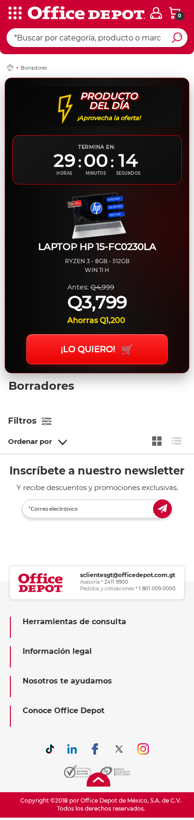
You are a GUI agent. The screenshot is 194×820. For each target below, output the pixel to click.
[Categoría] (14, 13)
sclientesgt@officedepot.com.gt (127, 575)
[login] (156, 13)
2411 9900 (116, 582)
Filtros (22, 421)
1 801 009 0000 (157, 589)
